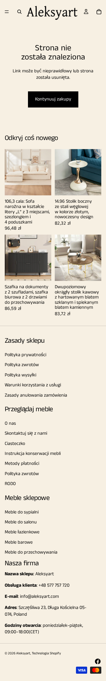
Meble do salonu (21, 522)
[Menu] (7, 11)
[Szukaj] (19, 11)
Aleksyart (23, 653)
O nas (10, 423)
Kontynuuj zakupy (53, 99)
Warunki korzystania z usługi (33, 385)
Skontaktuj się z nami (26, 433)
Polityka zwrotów (22, 365)
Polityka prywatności (25, 354)
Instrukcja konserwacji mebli (33, 453)
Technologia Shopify (46, 653)
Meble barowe (19, 542)
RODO (10, 483)
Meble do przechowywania (31, 552)
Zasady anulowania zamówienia (36, 395)
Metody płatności (22, 463)
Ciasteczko (15, 443)
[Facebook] (97, 661)
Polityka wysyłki (20, 375)
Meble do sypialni (22, 512)
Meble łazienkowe (22, 532)
